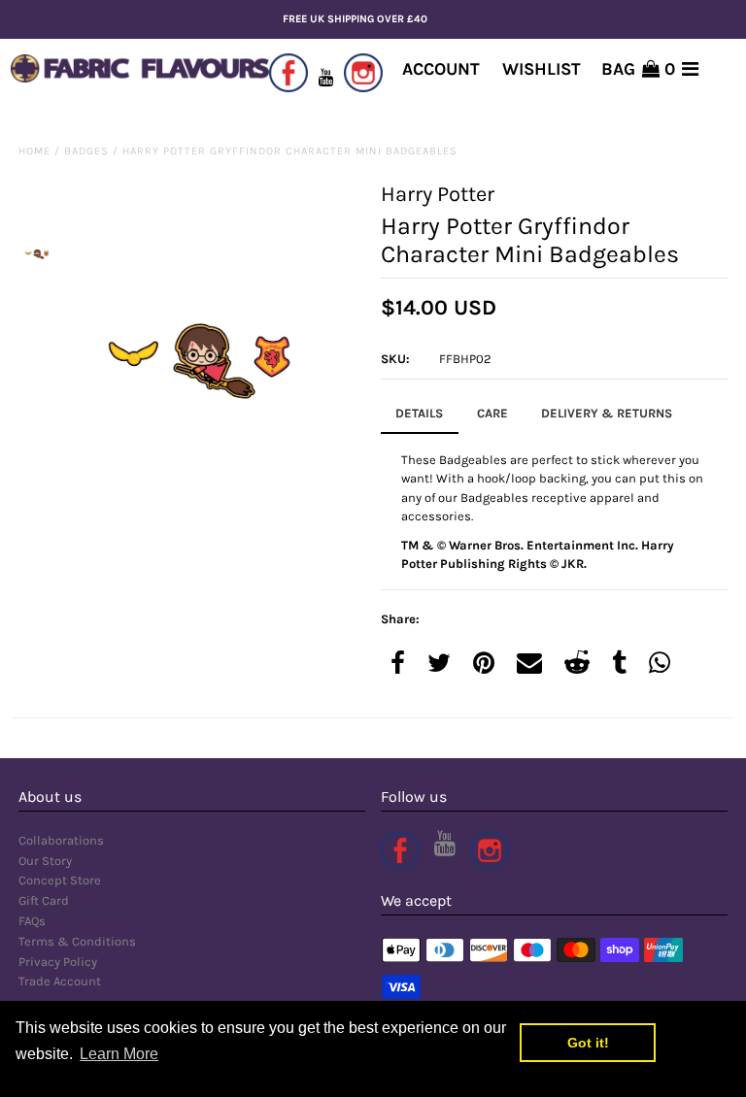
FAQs (32, 921)
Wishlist (541, 69)
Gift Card (43, 900)
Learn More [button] (119, 1054)
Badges (86, 151)
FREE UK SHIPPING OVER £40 (355, 19)
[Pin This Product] (483, 664)
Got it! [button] (588, 1042)
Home (34, 151)
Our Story (45, 860)
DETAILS (419, 413)
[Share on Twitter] (439, 664)
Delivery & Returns (606, 413)
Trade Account (59, 981)
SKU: (395, 358)
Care (492, 413)
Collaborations (61, 840)
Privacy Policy (57, 961)
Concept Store (59, 880)
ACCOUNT (441, 69)
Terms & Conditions (77, 941)
